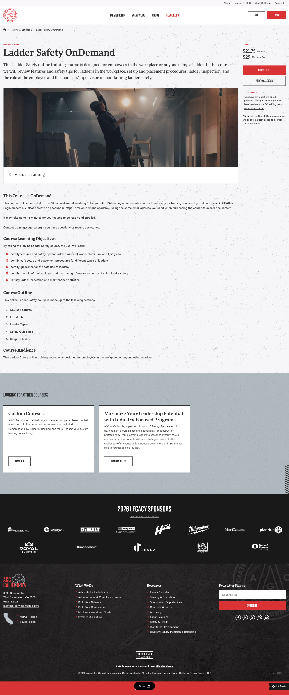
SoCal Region (28, 622)
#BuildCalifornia (263, 3)
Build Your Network (89, 602)
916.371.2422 (10, 601)
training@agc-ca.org (254, 108)
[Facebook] (238, 617)
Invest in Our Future (90, 617)
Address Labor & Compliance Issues (99, 597)
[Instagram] (259, 617)
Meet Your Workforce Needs (94, 612)
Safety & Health (159, 622)
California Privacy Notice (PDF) (195, 672)
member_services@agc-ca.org (21, 605)
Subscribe (252, 605)
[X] (252, 617)
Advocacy (156, 612)
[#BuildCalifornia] (144, 655)
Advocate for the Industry (93, 592)
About (155, 15)
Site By (272, 673)
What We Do (138, 15)
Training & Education (21, 29)
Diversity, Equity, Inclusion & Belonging (173, 632)
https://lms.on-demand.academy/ (65, 203)
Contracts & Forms (161, 607)
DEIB (248, 3)
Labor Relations (159, 617)
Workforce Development (164, 627)
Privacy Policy (170, 672)
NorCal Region (28, 617)
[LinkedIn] (245, 617)
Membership (117, 15)
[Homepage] (10, 15)
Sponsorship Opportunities (144, 516)
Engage (238, 3)
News (227, 3)
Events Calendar (159, 592)
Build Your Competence (92, 607)
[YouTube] (266, 617)
